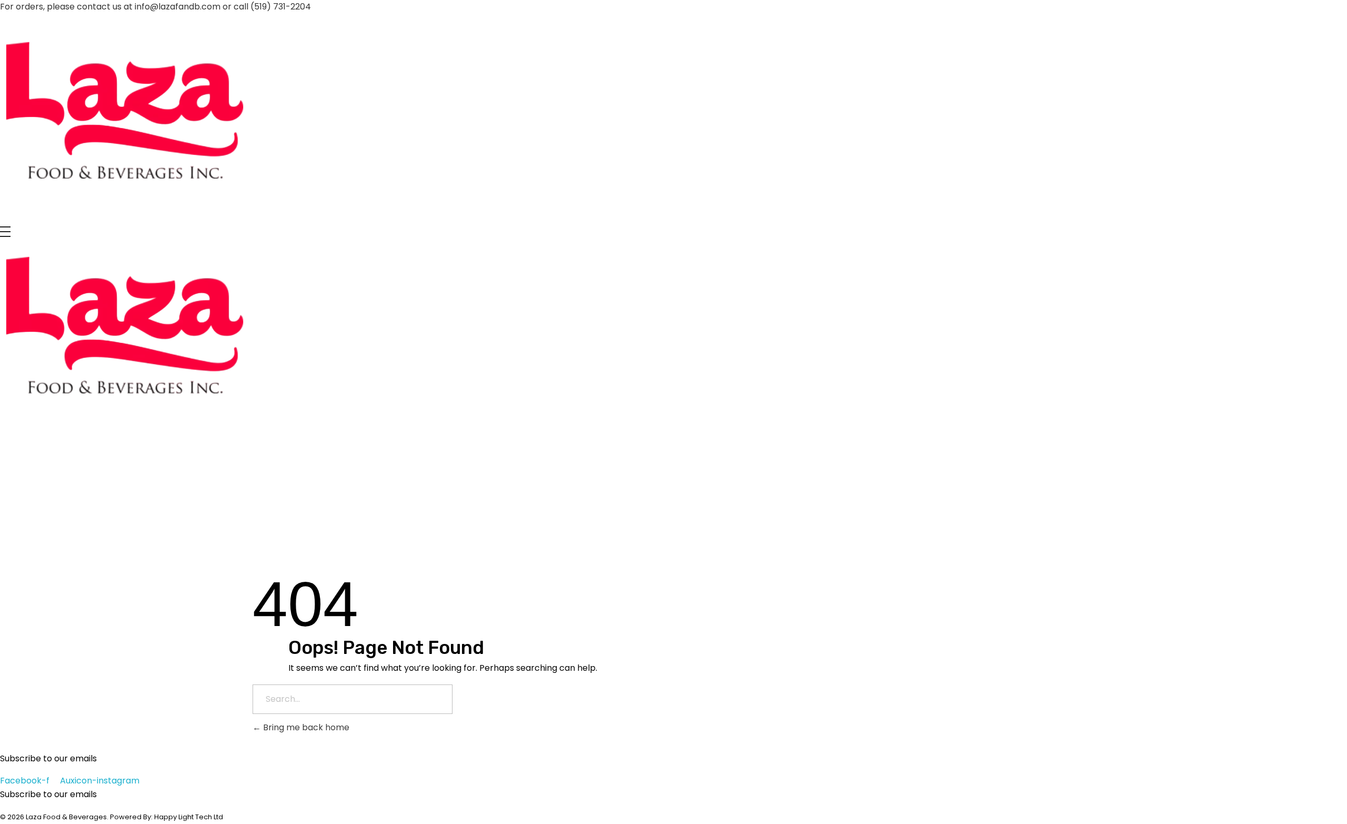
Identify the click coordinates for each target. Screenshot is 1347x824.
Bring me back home (305, 727)
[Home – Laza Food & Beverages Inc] (125, 114)
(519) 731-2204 (280, 7)
